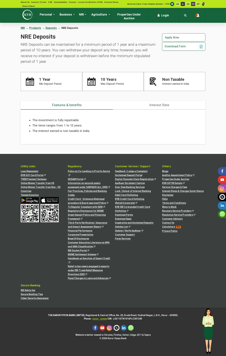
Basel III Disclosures (78, 238)
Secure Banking (30, 285)
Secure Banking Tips (32, 294)
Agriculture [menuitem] (99, 14)
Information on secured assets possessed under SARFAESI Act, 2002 (89, 185)
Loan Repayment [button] (29, 171)
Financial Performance (80, 230)
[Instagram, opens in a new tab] (109, 327)
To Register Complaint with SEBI (88, 207)
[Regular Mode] (193, 4)
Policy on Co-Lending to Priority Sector (89, 173)
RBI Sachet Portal (80, 250)
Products (35, 28)
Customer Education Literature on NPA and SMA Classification (89, 245)
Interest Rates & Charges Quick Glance (183, 191)
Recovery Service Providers (179, 211)
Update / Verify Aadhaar (131, 231)
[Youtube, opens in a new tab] (102, 327)
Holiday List (124, 227)
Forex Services (123, 238)
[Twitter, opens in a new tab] (116, 327)
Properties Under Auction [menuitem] (129, 16)
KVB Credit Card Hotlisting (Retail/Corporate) (129, 201)
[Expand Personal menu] (53, 15)
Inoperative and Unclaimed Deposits (134, 222)
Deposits (51, 28)
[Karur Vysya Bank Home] (28, 14)
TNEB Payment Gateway (33, 179)
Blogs (165, 171)
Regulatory (75, 166)
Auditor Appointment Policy (180, 175)
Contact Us (168, 222)
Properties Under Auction (175, 179)
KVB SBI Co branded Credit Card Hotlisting (132, 209)
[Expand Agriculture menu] (109, 15)
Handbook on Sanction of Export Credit (89, 260)
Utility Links (28, 166)
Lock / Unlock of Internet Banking (133, 191)
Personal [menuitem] (46, 14)
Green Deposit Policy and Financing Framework (87, 217)
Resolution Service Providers (180, 215)
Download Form (175, 46)
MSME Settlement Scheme (85, 254)
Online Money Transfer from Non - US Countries (41, 189)
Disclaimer (168, 195)
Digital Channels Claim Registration (136, 179)
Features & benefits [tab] (67, 105)
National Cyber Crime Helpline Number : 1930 (148, 4)
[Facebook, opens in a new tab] (95, 327)
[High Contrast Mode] (198, 4)
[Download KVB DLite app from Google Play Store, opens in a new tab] (30, 200)
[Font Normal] (183, 4)
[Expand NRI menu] (85, 15)
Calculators (171, 226)
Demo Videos (28, 6)
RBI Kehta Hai (28, 290)
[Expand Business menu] (73, 15)
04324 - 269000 (99, 319)
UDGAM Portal (78, 179)
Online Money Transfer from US (37, 183)
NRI (23, 28)
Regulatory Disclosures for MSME (86, 211)
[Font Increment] (188, 4)
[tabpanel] (113, 125)
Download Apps (123, 218)
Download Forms (124, 215)
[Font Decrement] (178, 4)
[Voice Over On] (203, 4)
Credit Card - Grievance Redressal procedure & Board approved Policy (89, 201)
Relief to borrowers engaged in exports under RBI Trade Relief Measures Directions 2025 (88, 270)
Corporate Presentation (80, 234)
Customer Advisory (172, 218)
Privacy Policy (169, 231)
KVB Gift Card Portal (35, 175)
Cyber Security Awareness (34, 298)
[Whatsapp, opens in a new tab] (131, 327)
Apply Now (172, 37)
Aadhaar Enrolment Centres (130, 183)
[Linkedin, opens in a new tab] (124, 327)
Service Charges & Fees (174, 187)
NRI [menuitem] (81, 14)
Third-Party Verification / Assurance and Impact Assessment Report (87, 225)
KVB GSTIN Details (175, 183)
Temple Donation (30, 195)
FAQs (165, 199)
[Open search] (185, 15)
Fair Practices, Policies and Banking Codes (87, 193)
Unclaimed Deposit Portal (128, 175)
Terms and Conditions (174, 203)
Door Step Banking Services (130, 187)
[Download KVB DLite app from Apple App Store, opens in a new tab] (50, 200)
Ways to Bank (169, 207)
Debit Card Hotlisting (126, 195)
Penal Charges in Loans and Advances (89, 278)
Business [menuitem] (66, 14)
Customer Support (125, 234)
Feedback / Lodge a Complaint (131, 171)
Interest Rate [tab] (159, 105)
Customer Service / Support (132, 166)
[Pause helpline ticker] (172, 4)
